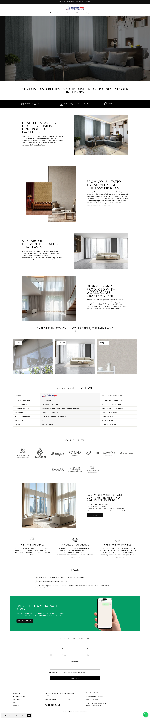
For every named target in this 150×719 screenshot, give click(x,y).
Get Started (94, 515)
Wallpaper (79, 13)
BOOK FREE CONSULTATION (75, 54)
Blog (87, 13)
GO (29, 716)
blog (14, 702)
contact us (16, 693)
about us (16, 705)
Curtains (60, 13)
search (15, 708)
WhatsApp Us (24, 621)
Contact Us (96, 13)
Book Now (75, 678)
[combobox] (52, 655)
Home (52, 13)
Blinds (69, 13)
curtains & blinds (19, 696)
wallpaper (16, 699)
